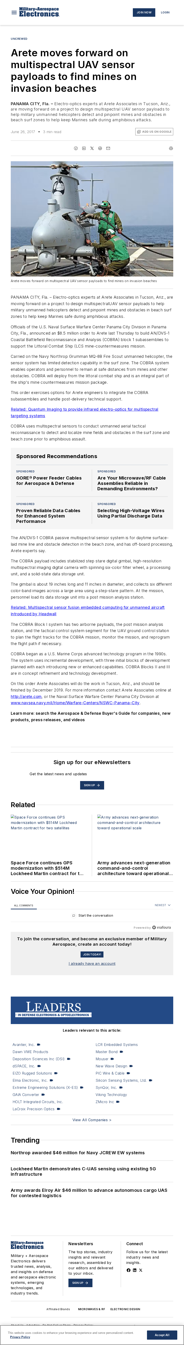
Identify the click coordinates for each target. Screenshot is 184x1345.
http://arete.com (26, 696)
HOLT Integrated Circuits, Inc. (38, 1102)
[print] (171, 148)
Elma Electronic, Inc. (30, 1080)
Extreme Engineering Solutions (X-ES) (45, 1087)
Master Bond (107, 1052)
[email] (108, 148)
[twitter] (92, 148)
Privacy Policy (20, 1337)
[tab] (24, 905)
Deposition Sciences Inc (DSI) (39, 1059)
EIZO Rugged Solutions (32, 1073)
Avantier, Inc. (24, 1044)
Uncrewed (19, 38)
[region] (92, 916)
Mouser (102, 1059)
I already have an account (92, 963)
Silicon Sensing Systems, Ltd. (121, 1080)
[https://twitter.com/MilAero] (140, 1270)
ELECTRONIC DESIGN (125, 1309)
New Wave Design (111, 1066)
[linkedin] (84, 148)
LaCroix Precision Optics (34, 1109)
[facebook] (76, 148)
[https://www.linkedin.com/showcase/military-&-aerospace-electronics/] (134, 1270)
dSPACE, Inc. (24, 1066)
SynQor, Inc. (106, 1087)
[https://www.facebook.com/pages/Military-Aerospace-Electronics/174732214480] (128, 1270)
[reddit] (100, 148)
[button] (14, 12)
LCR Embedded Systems (117, 1044)
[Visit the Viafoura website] (161, 927)
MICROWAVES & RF (91, 1309)
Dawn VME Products (30, 1052)
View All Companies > (92, 1120)
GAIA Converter (26, 1094)
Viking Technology (111, 1094)
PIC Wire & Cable (110, 1073)
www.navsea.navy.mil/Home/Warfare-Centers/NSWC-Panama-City (75, 702)
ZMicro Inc (105, 1102)
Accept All (162, 1335)
